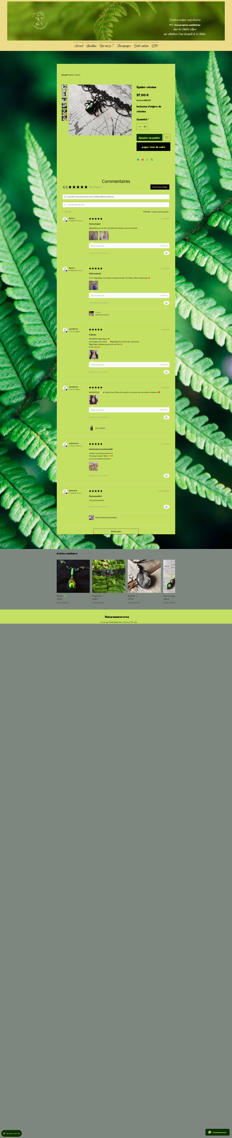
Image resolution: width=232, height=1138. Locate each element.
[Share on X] (151, 159)
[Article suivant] (171, 576)
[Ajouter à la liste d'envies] (166, 137)
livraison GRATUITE (144, 100)
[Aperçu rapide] (73, 576)
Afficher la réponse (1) (97, 246)
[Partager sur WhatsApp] (147, 159)
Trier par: (147, 211)
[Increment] (145, 126)
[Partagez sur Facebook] (138, 159)
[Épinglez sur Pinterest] (142, 159)
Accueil (64, 75)
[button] (103, 187)
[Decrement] (139, 126)
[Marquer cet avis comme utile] (166, 253)
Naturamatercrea (117, 616)
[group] (116, 583)
